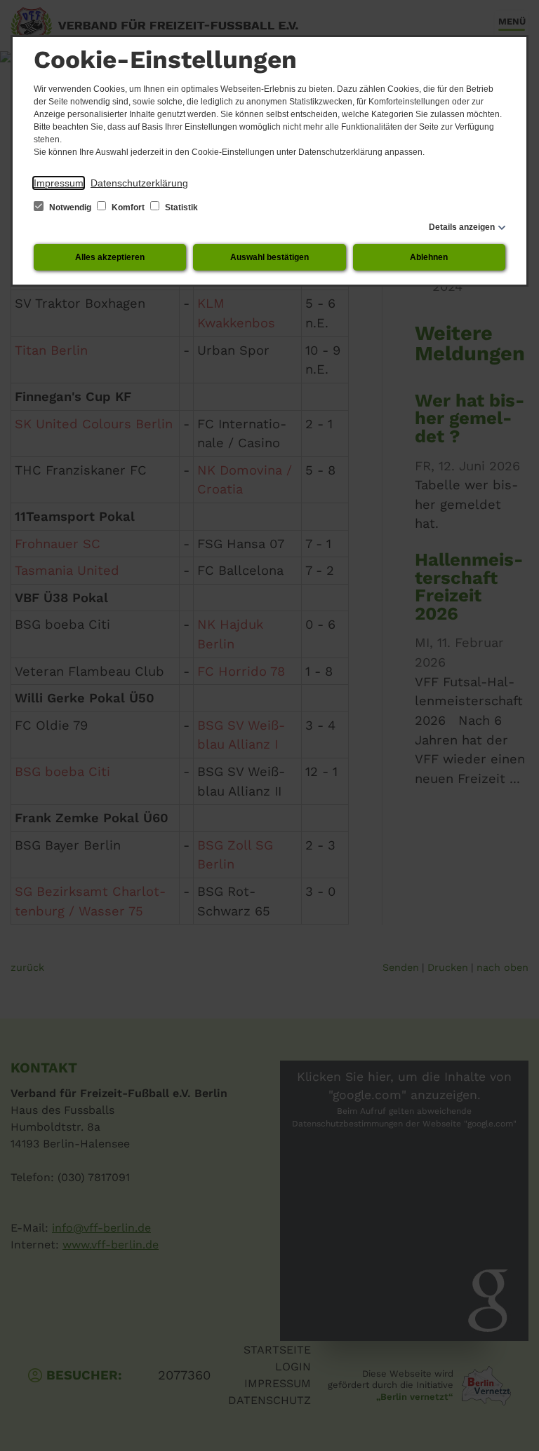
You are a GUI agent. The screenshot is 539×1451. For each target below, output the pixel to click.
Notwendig (70, 207)
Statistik (180, 207)
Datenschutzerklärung (139, 183)
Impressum (59, 183)
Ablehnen (429, 257)
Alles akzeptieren (110, 257)
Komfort (128, 207)
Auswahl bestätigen (269, 257)
